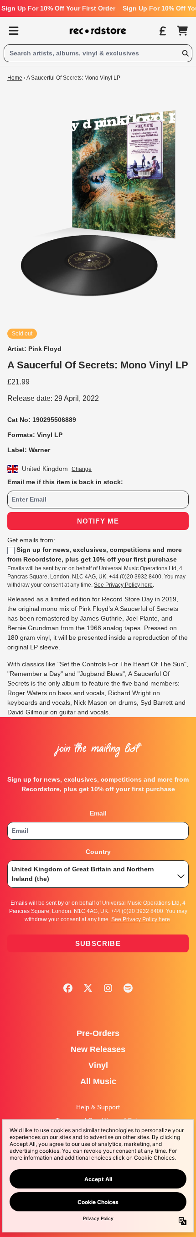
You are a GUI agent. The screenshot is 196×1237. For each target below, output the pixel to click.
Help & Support (98, 1107)
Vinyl (98, 1065)
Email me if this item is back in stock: (65, 482)
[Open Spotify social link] (128, 988)
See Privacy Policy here (123, 585)
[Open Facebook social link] (68, 988)
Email (98, 813)
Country (98, 851)
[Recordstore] (98, 30)
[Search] (185, 53)
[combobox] (98, 53)
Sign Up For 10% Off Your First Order (58, 8)
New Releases (98, 1049)
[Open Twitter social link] (88, 988)
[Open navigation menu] (14, 31)
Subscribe (98, 943)
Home (14, 78)
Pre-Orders (98, 1033)
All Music (98, 1081)
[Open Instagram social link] (108, 988)
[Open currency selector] (162, 31)
